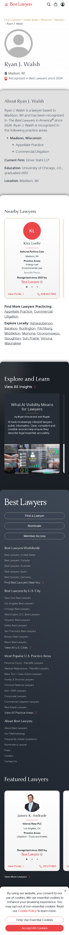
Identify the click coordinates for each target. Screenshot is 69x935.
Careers (8, 755)
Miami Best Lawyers (15, 642)
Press (7, 750)
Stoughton (12, 338)
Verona (46, 338)
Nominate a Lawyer (15, 744)
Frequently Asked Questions (20, 739)
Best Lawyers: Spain (15, 571)
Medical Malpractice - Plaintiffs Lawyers (26, 668)
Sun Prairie (31, 338)
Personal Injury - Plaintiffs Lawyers (23, 663)
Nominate (34, 526)
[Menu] (6, 4)
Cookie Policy (27, 911)
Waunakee (12, 343)
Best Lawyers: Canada (17, 560)
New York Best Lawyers (17, 597)
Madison (60, 19)
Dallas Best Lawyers (15, 625)
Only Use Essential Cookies (34, 920)
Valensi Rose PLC (32, 823)
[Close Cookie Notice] (65, 891)
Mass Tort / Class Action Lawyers (23, 674)
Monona (28, 333)
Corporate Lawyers (15, 696)
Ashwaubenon (41, 323)
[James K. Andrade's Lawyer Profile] (32, 807)
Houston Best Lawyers (17, 619)
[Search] (48, 4)
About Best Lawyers (15, 728)
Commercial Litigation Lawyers (21, 701)
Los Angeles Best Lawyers (19, 603)
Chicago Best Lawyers (17, 608)
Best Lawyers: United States (19, 554)
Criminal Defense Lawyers (19, 685)
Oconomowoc (48, 333)
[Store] (55, 4)
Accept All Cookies (34, 928)
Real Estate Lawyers (15, 707)
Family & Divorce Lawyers (19, 679)
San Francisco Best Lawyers (20, 631)
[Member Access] (63, 4)
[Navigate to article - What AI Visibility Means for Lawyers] (32, 433)
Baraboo (11, 328)
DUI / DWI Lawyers (15, 690)
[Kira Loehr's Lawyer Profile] (32, 235)
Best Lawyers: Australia (17, 565)
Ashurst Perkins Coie (32, 251)
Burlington (27, 328)
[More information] (41, 282)
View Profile (14, 294)
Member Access (34, 536)
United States (30, 19)
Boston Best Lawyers (16, 636)
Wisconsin (46, 19)
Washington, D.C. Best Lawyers (22, 614)
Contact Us (10, 761)
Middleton (12, 333)
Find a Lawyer (12, 19)
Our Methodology (14, 733)
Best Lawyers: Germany (17, 577)
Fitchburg (44, 328)
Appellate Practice (18, 311)
